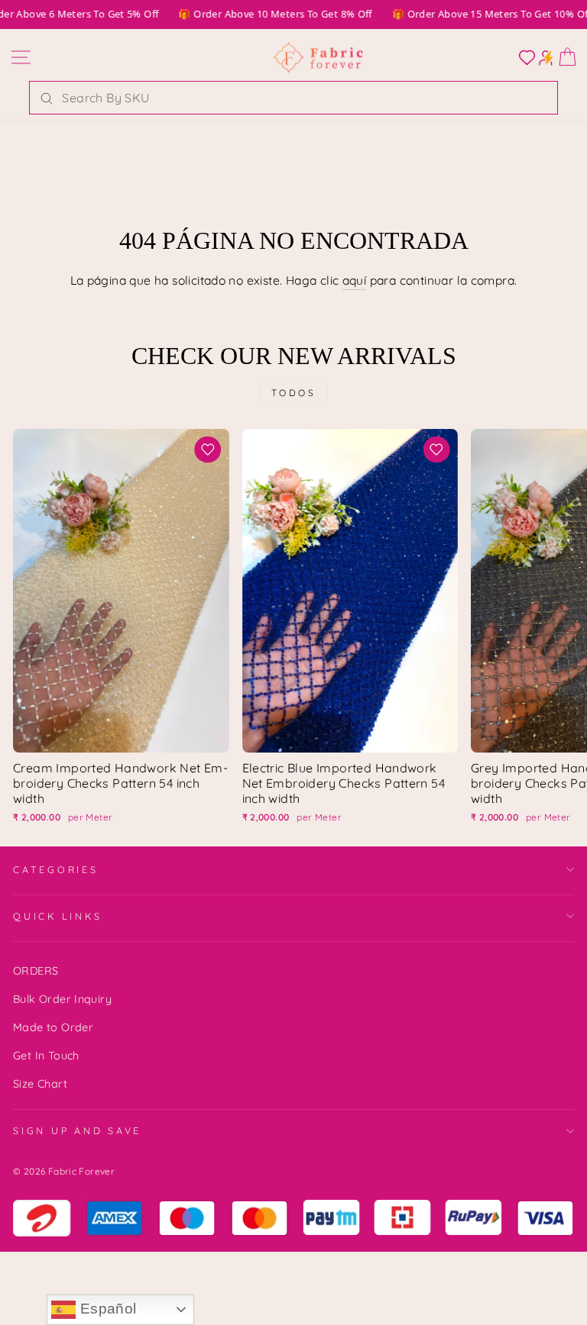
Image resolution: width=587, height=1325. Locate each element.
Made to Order (53, 1027)
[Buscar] (46, 97)
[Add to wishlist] (208, 450)
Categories (56, 869)
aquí (354, 280)
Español (106, 1309)
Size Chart (40, 1084)
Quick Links (57, 916)
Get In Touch (46, 1055)
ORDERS (35, 971)
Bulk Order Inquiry (62, 999)
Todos (293, 392)
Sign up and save (77, 1130)
